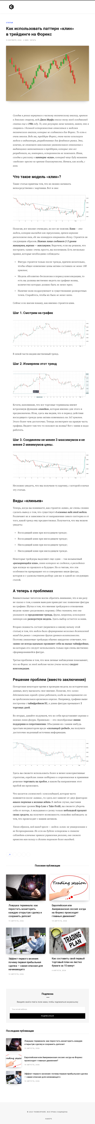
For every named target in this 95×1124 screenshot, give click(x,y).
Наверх (48, 1119)
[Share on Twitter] (4, 121)
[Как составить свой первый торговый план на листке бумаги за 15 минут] (69, 941)
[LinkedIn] (24, 854)
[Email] (4, 134)
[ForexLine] (11, 6)
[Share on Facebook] (4, 114)
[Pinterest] (4, 127)
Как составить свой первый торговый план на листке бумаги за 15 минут (68, 962)
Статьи (9, 23)
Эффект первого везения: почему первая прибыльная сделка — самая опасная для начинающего (56, 1075)
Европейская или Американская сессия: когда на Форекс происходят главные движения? (53, 1059)
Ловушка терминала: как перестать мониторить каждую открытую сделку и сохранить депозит (53, 1042)
